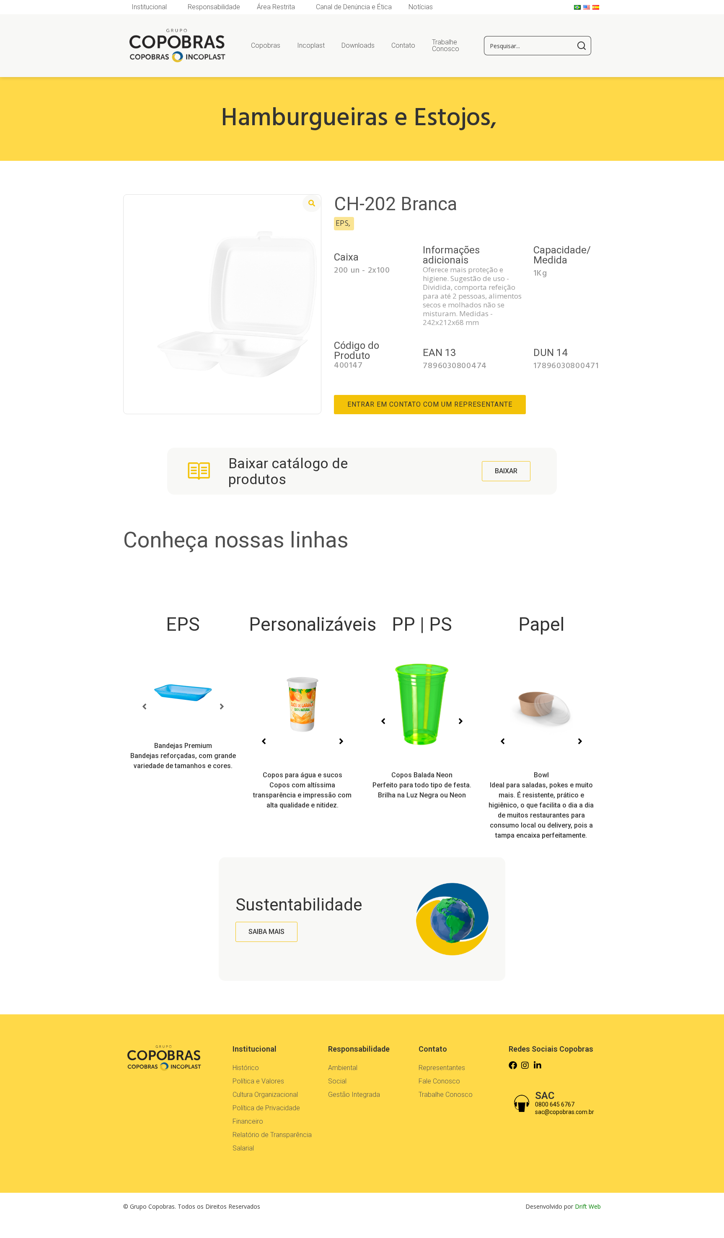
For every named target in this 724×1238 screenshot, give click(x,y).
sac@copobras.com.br (564, 1112)
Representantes (442, 1068)
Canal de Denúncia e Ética (354, 7)
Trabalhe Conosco (445, 45)
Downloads (358, 45)
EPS (183, 624)
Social (337, 1081)
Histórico (246, 1068)
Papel (541, 624)
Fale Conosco (439, 1081)
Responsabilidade (214, 7)
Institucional (149, 7)
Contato (403, 45)
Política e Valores (258, 1081)
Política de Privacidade (266, 1108)
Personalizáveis (312, 624)
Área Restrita (276, 7)
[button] (144, 706)
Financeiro (248, 1121)
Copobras (265, 45)
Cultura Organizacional (265, 1095)
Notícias (421, 7)
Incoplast (311, 45)
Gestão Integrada (354, 1095)
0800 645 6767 (554, 1104)
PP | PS (422, 624)
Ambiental (342, 1068)
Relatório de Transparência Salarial (272, 1141)
